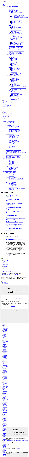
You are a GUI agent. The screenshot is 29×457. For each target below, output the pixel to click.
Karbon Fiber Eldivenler (16, 94)
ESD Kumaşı (14, 62)
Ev (3, 4)
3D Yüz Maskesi (14, 84)
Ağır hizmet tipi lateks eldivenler (15, 53)
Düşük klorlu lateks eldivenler (15, 52)
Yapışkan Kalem (14, 38)
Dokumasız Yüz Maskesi (16, 12)
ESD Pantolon (14, 58)
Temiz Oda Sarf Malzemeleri (12, 6)
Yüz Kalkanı (14, 81)
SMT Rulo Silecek (15, 32)
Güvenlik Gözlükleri (15, 79)
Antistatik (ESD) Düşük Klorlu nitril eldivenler (16, 152)
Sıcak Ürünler (3, 274)
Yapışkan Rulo (14, 34)
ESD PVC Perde (15, 69)
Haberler (5, 101)
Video (4, 100)
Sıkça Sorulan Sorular (8, 102)
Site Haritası (10, 274)
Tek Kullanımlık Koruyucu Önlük (18, 86)
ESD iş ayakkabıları (15, 65)
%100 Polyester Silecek (16, 27)
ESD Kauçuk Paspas (15, 68)
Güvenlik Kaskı (14, 78)
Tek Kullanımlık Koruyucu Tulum (18, 88)
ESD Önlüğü (14, 59)
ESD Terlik (13, 64)
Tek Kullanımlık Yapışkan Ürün (15, 33)
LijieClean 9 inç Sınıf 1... (13, 215)
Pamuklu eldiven (14, 95)
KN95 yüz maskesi (15, 83)
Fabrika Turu (8, 105)
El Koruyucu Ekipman (13, 90)
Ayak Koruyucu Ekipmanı (14, 96)
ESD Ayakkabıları (12, 63)
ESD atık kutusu (14, 74)
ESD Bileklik (14, 72)
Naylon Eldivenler (15, 93)
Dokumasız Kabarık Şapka (17, 21)
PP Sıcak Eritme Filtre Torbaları (12, 122)
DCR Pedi (13, 41)
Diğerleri (10, 67)
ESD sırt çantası (12, 55)
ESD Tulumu (14, 60)
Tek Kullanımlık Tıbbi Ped (17, 89)
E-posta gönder (4, 282)
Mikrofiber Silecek (15, 28)
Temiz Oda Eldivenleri (13, 10)
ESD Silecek (14, 31)
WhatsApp (6, 283)
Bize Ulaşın (5, 106)
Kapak (10, 25)
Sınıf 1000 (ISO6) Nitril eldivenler (16, 44)
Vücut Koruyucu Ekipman (14, 85)
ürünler (4, 112)
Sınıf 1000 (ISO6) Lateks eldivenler (16, 51)
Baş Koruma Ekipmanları (14, 77)
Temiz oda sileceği (13, 26)
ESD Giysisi (11, 57)
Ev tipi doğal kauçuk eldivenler (14, 239)
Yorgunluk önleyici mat (16, 73)
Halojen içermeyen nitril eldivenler (16, 49)
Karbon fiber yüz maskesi (19, 13)
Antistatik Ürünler (10, 54)
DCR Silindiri (14, 39)
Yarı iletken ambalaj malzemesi (15, 7)
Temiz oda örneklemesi (16, 30)
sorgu (7, 255)
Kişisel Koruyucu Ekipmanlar (12, 75)
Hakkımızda (5, 104)
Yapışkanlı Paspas (15, 36)
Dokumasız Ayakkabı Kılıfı (17, 16)
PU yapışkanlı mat (18, 37)
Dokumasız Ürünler (13, 11)
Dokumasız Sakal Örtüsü (16, 22)
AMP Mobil (15, 274)
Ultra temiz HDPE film (16, 43)
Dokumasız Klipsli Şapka (16, 20)
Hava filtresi (11, 9)
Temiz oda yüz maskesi (19, 15)
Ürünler (5, 5)
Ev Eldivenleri (14, 91)
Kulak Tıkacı (14, 80)
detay (9, 255)
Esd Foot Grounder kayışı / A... (14, 222)
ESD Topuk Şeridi (15, 70)
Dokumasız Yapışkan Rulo (17, 42)
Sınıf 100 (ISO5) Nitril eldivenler (16, 46)
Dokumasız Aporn (15, 23)
